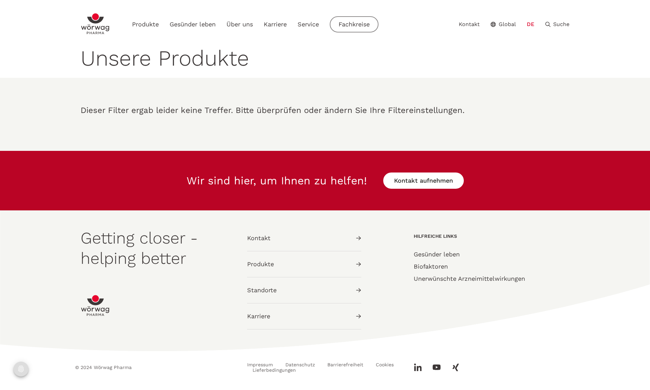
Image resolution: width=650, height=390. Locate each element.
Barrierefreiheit (345, 364)
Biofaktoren (431, 266)
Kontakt (469, 24)
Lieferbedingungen (274, 370)
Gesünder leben (193, 24)
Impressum (260, 364)
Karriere (275, 24)
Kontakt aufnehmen (423, 180)
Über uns (239, 24)
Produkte (145, 24)
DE (530, 24)
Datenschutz (300, 364)
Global (507, 24)
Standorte (262, 290)
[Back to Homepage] (95, 24)
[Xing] (453, 367)
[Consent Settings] (21, 369)
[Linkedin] (420, 367)
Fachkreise (354, 24)
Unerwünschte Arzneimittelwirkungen (469, 278)
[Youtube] (436, 367)
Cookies (385, 364)
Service (308, 24)
